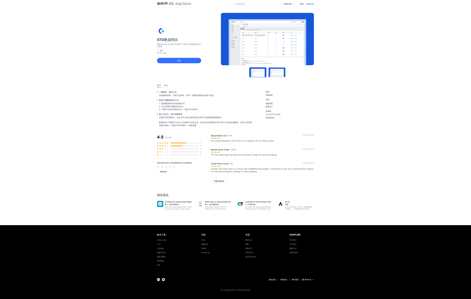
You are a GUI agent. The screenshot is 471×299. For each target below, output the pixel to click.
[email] (163, 279)
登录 (302, 4)
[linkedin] (158, 279)
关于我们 (292, 240)
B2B (158, 265)
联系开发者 (270, 117)
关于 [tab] (159, 85)
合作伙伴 (292, 244)
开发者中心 (249, 252)
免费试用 (310, 4)
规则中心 (292, 248)
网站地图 (295, 279)
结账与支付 (161, 252)
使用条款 (283, 279)
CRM (203, 240)
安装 (179, 60)
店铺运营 (269, 95)
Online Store (162, 240)
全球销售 (160, 261)
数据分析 (204, 244)
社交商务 (160, 248)
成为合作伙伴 (250, 257)
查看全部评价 (219, 181)
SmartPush (205, 252)
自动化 (203, 248)
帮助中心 (269, 106)
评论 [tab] (166, 85)
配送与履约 (161, 257)
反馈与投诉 (293, 252)
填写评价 (163, 172)
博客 (247, 244)
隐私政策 (269, 103)
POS (159, 244)
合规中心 (248, 248)
